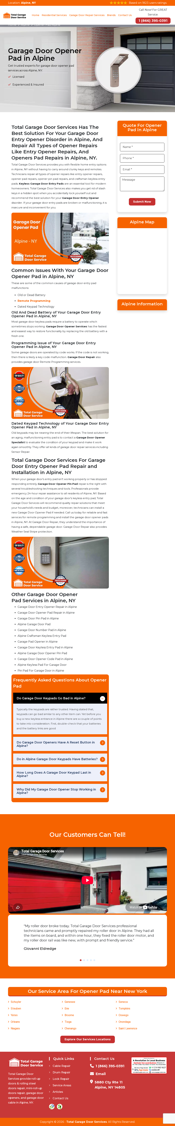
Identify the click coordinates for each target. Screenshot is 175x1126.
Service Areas (62, 1085)
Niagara (15, 1028)
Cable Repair (61, 1066)
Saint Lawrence (128, 1028)
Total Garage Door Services (86, 1121)
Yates (14, 1015)
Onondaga (125, 1021)
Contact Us (125, 15)
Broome (69, 1015)
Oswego (124, 1015)
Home (35, 15)
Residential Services (54, 15)
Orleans (15, 1021)
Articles (58, 1091)
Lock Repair (61, 1079)
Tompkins (124, 1008)
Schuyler (16, 1001)
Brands (111, 15)
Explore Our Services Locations (88, 1039)
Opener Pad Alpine (47, 24)
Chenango (70, 1028)
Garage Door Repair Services (87, 15)
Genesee (70, 1001)
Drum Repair (61, 1072)
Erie (67, 1008)
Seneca (123, 1001)
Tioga (68, 1021)
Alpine (25, 24)
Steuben (16, 1008)
